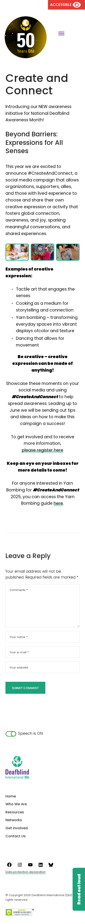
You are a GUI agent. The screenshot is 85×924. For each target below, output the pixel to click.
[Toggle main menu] (59, 34)
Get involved (16, 828)
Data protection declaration (25, 872)
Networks (13, 819)
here (58, 503)
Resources (14, 812)
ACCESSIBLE (61, 4)
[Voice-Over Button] (78, 889)
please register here (42, 450)
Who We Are (16, 804)
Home (10, 796)
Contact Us (15, 836)
